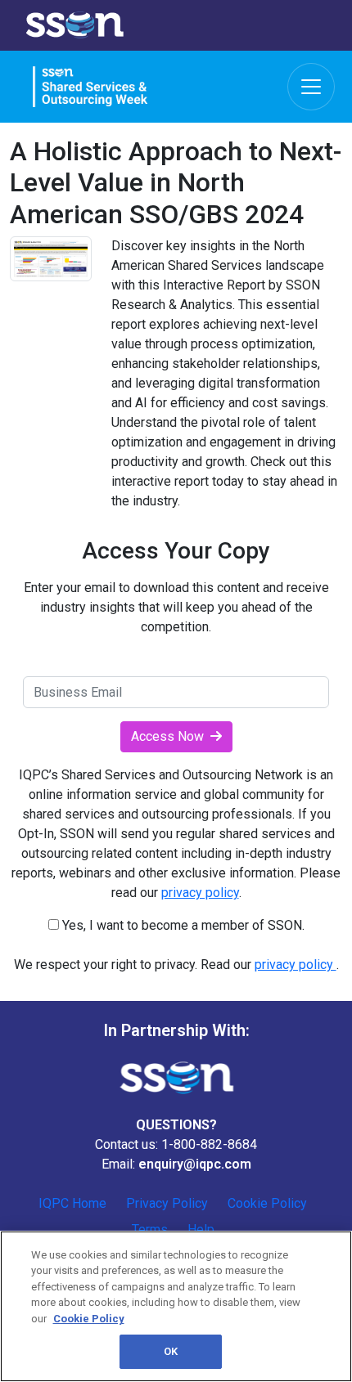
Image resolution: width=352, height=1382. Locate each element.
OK (171, 1351)
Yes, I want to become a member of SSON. (182, 925)
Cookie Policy (267, 1203)
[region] (176, 1306)
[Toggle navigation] (311, 86)
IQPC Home (72, 1203)
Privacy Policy (167, 1203)
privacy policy (200, 892)
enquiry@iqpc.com (194, 1164)
